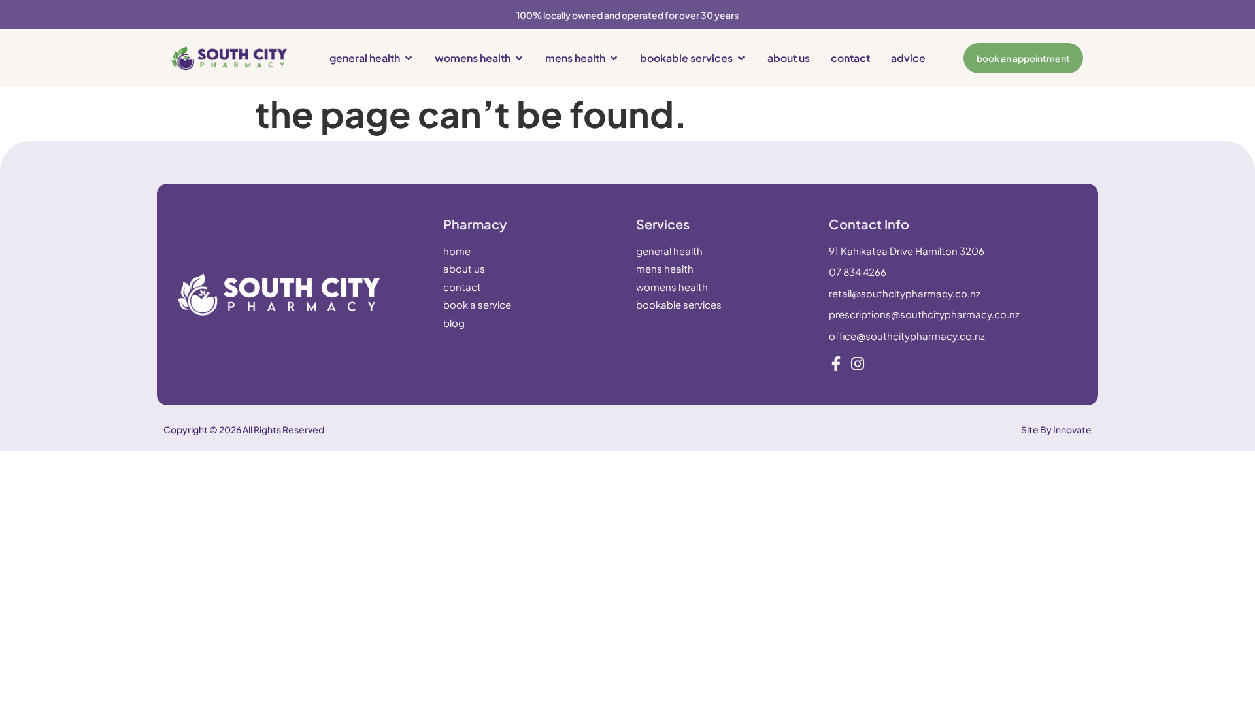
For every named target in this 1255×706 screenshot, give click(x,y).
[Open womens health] (519, 58)
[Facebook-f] (836, 363)
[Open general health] (408, 58)
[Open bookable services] (741, 58)
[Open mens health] (614, 58)
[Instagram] (857, 363)
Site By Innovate (1056, 429)
